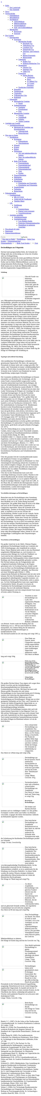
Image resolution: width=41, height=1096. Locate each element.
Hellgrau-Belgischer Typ (31, 63)
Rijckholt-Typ (27, 43)
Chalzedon (17, 93)
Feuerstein (17, 39)
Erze (20, 111)
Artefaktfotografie (20, 219)
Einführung (18, 205)
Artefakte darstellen (16, 215)
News (7, 12)
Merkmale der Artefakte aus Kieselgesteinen (23, 128)
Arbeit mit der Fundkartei (22, 199)
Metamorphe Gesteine (21, 113)
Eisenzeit (17, 33)
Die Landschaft (15, 8)
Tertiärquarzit (18, 91)
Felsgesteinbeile (23, 167)
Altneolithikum (19, 22)
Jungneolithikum (19, 25)
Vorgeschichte (10, 14)
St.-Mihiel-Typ (32, 81)
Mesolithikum (14, 18)
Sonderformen (19, 187)
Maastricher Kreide (25, 41)
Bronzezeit (17, 31)
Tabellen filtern (19, 201)
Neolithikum (14, 20)
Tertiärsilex (31, 77)
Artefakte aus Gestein (12, 123)
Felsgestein (13, 99)
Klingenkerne (23, 141)
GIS (11, 203)
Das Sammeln (14, 10)
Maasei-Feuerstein (29, 55)
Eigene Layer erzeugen (26, 211)
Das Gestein (9, 35)
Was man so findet (11, 135)
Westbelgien (22, 65)
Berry (29, 79)
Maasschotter (27, 57)
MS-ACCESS (19, 197)
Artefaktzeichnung (20, 217)
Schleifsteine (18, 179)
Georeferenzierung (24, 213)
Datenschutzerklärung (12, 233)
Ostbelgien (22, 59)
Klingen (17, 145)
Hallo (7, 6)
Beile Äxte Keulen (20, 161)
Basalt (20, 103)
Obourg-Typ (27, 67)
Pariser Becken (28, 75)
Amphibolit (22, 117)
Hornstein (17, 89)
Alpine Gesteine (24, 121)
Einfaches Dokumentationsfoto (29, 223)
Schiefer (21, 119)
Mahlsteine (18, 177)
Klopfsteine (18, 181)
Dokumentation (10, 193)
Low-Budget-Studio (25, 221)
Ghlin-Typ (26, 71)
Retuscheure (18, 191)
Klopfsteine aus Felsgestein (27, 185)
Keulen (20, 173)
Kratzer (16, 147)
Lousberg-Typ (28, 47)
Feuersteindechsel (24, 165)
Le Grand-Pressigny (30, 84)
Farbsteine (17, 189)
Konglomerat (22, 109)
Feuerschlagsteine (20, 175)
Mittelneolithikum (20, 24)
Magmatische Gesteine (22, 101)
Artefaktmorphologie (17, 125)
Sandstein (21, 107)
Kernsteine (17, 139)
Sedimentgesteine (20, 105)
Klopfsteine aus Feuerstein (27, 183)
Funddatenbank (15, 195)
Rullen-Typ (27, 61)
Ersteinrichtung (23, 209)
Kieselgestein (14, 37)
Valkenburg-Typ (28, 45)
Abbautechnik (23, 131)
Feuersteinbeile (23, 163)
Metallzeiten (14, 29)
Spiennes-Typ (27, 69)
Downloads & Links (12, 229)
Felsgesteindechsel (24, 169)
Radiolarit (17, 97)
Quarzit (21, 115)
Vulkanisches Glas (20, 95)
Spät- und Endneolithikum (23, 27)
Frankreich (22, 73)
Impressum (9, 231)
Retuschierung (23, 133)
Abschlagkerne (23, 143)
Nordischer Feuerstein (26, 87)
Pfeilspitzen (18, 151)
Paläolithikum (14, 16)
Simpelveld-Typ (28, 49)
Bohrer (16, 149)
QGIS (16, 207)
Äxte (20, 171)
